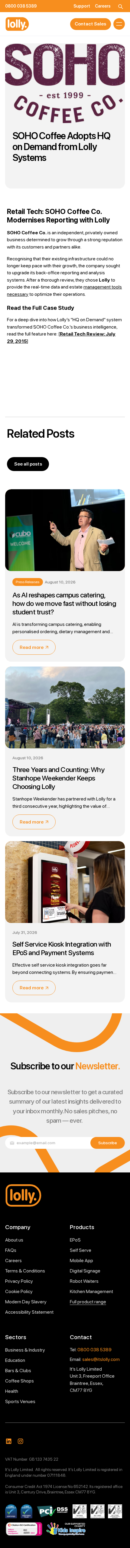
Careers (13, 1260)
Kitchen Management (91, 1291)
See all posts (28, 464)
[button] (119, 24)
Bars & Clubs (18, 1370)
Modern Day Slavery (26, 1302)
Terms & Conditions (25, 1271)
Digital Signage (85, 1271)
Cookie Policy (19, 1291)
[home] (17, 24)
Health (11, 1391)
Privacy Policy (19, 1281)
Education (15, 1360)
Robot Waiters (84, 1281)
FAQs (10, 1250)
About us (14, 1240)
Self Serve (80, 1250)
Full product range (88, 1302)
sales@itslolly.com (101, 1359)
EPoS (75, 1240)
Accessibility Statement (29, 1312)
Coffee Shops (19, 1381)
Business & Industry (25, 1350)
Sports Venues (20, 1401)
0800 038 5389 (94, 1349)
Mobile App (81, 1260)
